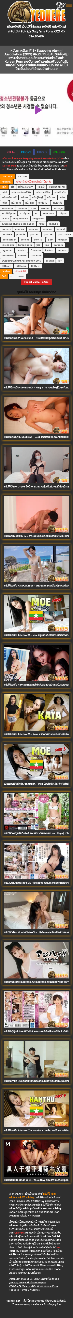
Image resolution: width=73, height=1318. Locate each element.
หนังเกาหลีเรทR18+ (12, 158)
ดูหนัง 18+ (43, 203)
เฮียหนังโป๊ (20, 271)
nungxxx (62, 239)
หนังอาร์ (20, 182)
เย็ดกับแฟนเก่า (25, 187)
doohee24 (8, 255)
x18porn (62, 213)
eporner (62, 250)
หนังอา (24, 197)
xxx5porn (25, 213)
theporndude (20, 218)
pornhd (61, 229)
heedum (21, 250)
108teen (35, 266)
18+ (60, 261)
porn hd (25, 239)
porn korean (9, 239)
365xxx (50, 261)
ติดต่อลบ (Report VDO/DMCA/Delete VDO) (27, 1284)
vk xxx (5, 218)
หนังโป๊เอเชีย (45, 182)
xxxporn (45, 208)
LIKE (12, 151)
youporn (22, 208)
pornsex (19, 229)
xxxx (33, 208)
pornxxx (6, 229)
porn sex (49, 234)
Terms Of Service (30, 1290)
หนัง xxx (29, 203)
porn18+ (21, 234)
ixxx (47, 245)
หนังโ (4, 192)
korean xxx (8, 245)
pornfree (7, 234)
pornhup (33, 229)
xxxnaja (58, 208)
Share (27, 151)
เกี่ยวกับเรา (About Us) (21, 1279)
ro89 (42, 224)
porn (50, 239)
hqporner (7, 250)
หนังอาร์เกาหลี (9, 197)
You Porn (36, 255)
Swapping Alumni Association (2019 (42, 158)
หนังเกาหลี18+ (43, 192)
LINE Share (59, 151)
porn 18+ (39, 239)
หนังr (4, 203)
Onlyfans (19, 1233)
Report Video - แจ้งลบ (36, 281)
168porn (6, 266)
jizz (38, 245)
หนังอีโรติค (60, 192)
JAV (58, 1247)
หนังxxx (51, 197)
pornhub (47, 229)
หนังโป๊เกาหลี (31, 182)
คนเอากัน (57, 203)
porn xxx (35, 234)
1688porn (21, 266)
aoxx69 (22, 255)
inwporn (58, 245)
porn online (64, 234)
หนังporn (16, 203)
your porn (7, 208)
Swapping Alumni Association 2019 (21, 261)
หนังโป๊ (41, 187)
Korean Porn (9, 166)
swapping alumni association (18, 224)
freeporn (36, 250)
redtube (53, 224)
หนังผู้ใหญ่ (37, 197)
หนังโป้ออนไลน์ (57, 187)
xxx (37, 213)
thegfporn (38, 218)
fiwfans (49, 250)
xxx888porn (9, 213)
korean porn (25, 245)
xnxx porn (48, 213)
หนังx (62, 197)
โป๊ (12, 187)
